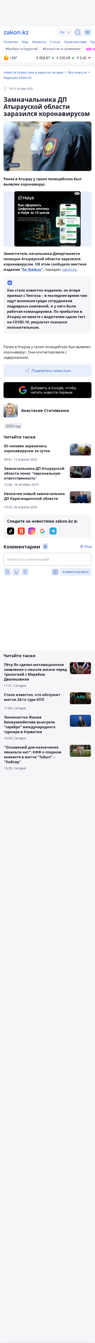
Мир (25, 42)
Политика (11, 42)
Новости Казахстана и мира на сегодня (33, 72)
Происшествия (75, 42)
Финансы (39, 42)
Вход (87, 546)
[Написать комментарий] (47, 559)
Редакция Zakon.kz (18, 78)
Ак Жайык (31, 269)
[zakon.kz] (16, 32)
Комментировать (76, 572)
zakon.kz (69, 269)
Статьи (55, 42)
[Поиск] (78, 32)
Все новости (77, 72)
